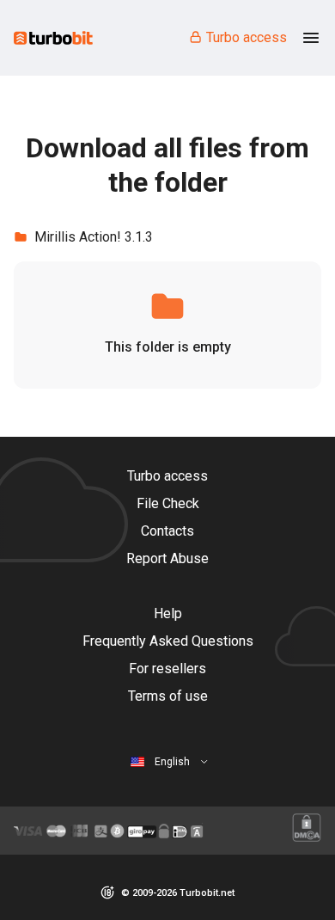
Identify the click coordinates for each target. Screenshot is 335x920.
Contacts (167, 531)
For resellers (167, 668)
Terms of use (168, 696)
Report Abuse (167, 558)
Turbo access (246, 37)
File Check (168, 503)
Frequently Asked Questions (167, 641)
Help (168, 613)
